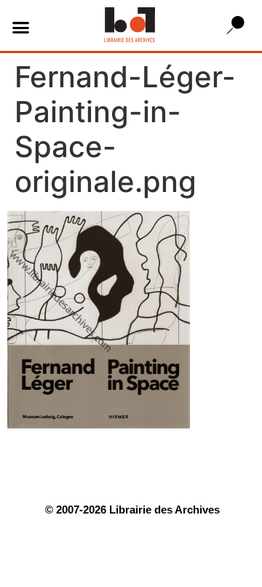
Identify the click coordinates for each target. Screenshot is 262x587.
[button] (21, 27)
